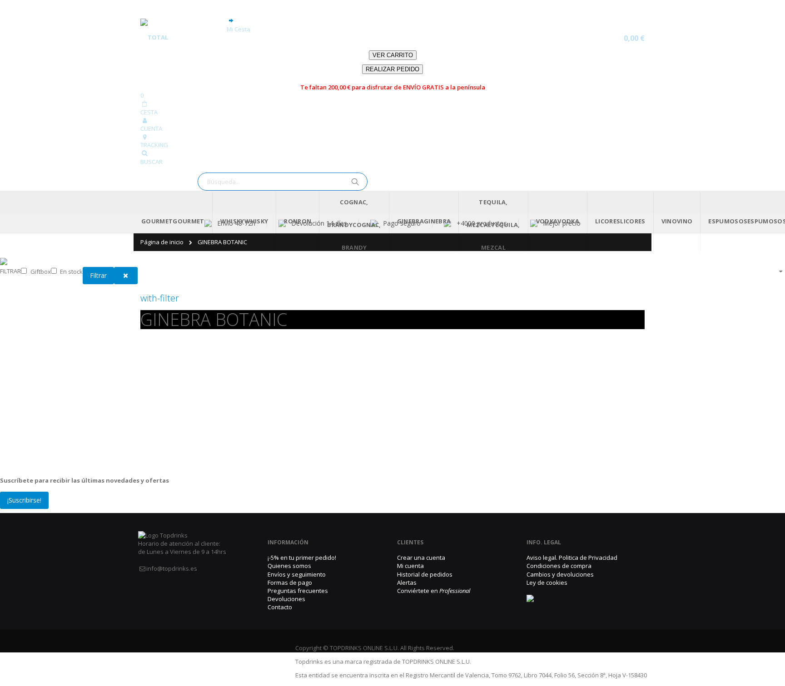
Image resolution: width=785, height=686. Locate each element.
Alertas (407, 566)
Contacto (280, 591)
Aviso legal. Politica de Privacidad (572, 541)
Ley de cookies (547, 566)
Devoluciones (286, 582)
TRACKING (154, 128)
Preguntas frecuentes (298, 574)
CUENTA (151, 112)
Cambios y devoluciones (560, 557)
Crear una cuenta (421, 541)
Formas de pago (290, 566)
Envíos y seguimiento (297, 557)
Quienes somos (289, 549)
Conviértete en (433, 574)
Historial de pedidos (424, 557)
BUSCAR (151, 145)
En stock (71, 255)
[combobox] (283, 165)
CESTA (149, 95)
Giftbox (40, 255)
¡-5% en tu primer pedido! (302, 541)
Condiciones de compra (559, 549)
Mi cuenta (410, 549)
